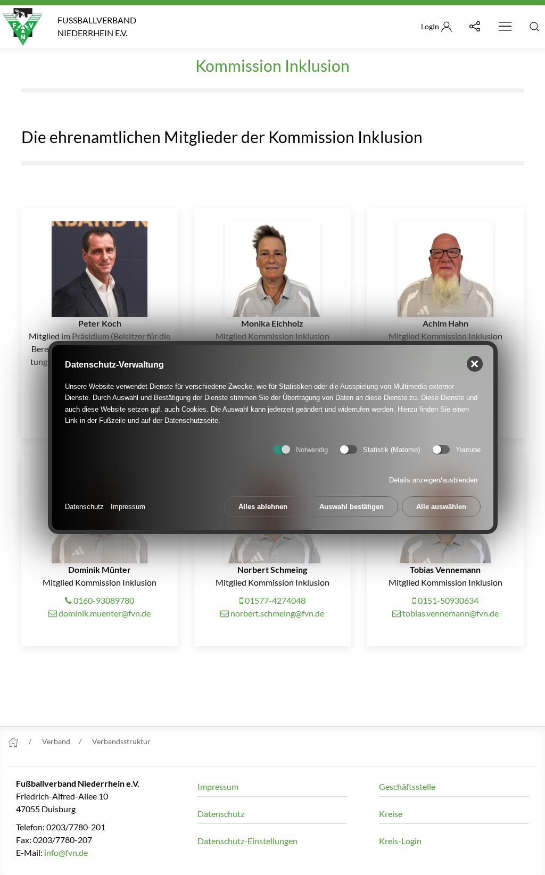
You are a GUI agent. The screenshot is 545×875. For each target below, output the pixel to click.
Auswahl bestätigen (351, 507)
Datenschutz (84, 507)
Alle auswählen (441, 507)
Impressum (128, 507)
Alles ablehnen (262, 507)
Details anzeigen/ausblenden (433, 480)
